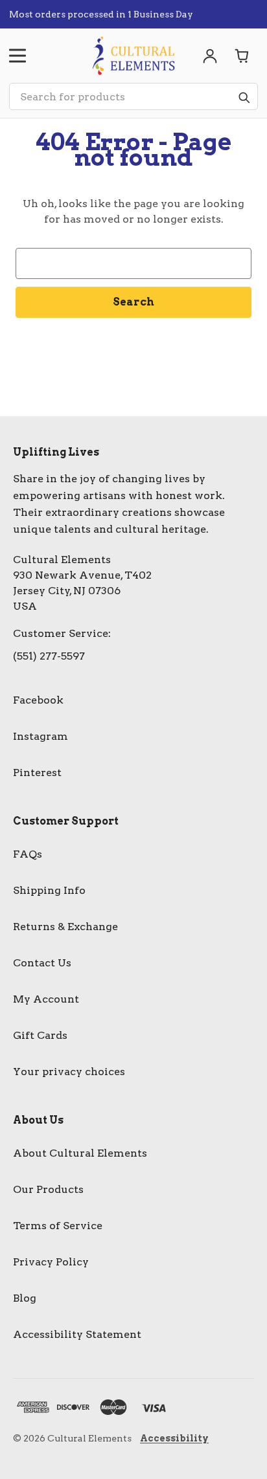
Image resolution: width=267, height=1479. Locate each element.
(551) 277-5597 (49, 656)
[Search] (243, 97)
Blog (24, 1298)
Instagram (40, 736)
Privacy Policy (51, 1262)
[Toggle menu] (17, 55)
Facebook (38, 700)
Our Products (48, 1189)
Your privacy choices (69, 1071)
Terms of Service (57, 1225)
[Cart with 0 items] (242, 55)
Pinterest (37, 772)
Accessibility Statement (77, 1334)
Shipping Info (49, 890)
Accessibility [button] (174, 1438)
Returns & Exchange (65, 926)
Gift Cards (40, 1035)
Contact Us (42, 963)
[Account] (210, 55)
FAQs (27, 854)
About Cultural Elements (80, 1153)
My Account (46, 999)
